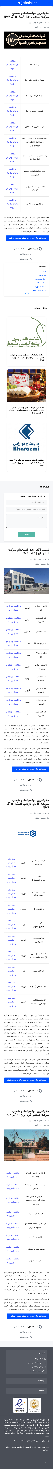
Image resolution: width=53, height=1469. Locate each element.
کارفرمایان (41, 1380)
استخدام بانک (41, 283)
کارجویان (42, 1353)
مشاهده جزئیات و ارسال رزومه (12, 64)
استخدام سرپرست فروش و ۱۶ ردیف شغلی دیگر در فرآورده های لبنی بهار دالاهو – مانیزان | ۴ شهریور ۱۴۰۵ (26, 410)
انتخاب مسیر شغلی (39, 290)
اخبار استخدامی (19, 249)
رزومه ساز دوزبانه (40, 1359)
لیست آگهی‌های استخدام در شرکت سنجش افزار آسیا (27, 238)
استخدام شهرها (40, 286)
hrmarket (42, 275)
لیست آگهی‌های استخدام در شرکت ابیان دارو (30, 769)
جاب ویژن (32, 22)
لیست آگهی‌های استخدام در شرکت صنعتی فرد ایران (28, 1316)
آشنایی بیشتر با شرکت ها (38, 1371)
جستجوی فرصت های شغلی (37, 1363)
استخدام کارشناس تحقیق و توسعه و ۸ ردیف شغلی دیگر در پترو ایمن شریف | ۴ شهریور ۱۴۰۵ (27, 358)
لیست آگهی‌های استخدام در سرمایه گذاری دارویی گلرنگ (26, 1080)
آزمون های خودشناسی (39, 1367)
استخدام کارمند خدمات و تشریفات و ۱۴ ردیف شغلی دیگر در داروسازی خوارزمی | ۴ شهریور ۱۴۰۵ (26, 463)
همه (44, 271)
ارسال (27, 534)
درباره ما (42, 1390)
